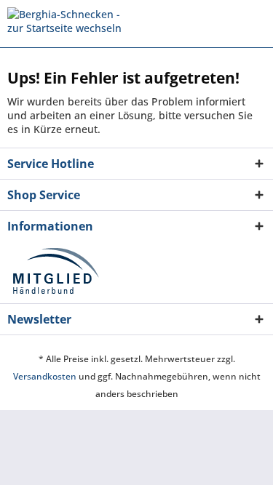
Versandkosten (44, 376)
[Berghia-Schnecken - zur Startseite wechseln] (72, 20)
